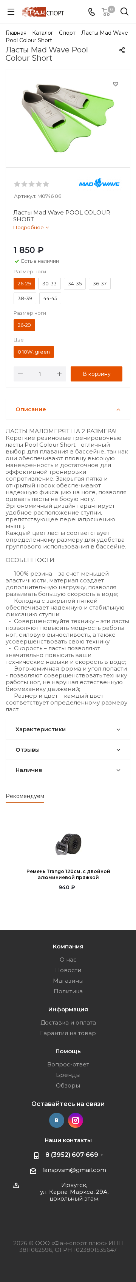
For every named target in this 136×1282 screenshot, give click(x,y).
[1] (17, 184)
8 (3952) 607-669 (71, 1154)
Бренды (68, 1074)
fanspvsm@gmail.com (74, 1169)
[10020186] (68, 117)
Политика (68, 991)
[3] (32, 184)
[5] (46, 184)
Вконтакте (56, 1120)
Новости (68, 970)
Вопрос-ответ (68, 1064)
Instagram (75, 1120)
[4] (39, 184)
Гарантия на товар (68, 1033)
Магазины (68, 980)
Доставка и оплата (68, 1022)
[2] (24, 184)
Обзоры (68, 1085)
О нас (68, 959)
